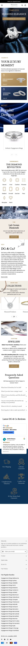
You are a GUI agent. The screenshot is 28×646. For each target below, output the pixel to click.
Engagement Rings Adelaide (9, 583)
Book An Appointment (14, 1)
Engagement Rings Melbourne (10, 578)
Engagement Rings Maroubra (9, 609)
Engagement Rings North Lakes (10, 621)
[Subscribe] (25, 551)
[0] (25, 5)
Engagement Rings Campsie (9, 599)
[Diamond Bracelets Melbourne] (10, 303)
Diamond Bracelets (10, 312)
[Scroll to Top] (25, 638)
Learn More (14, 366)
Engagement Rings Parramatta (10, 623)
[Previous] (11, 154)
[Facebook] (4, 639)
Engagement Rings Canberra (9, 590)
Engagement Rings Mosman (9, 618)
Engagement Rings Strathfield (10, 630)
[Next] (16, 154)
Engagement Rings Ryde (8, 626)
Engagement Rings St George (9, 628)
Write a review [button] (8, 432)
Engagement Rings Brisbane (9, 588)
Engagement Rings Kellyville (9, 604)
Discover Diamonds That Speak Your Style (14, 18)
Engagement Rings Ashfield (9, 592)
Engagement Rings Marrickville (10, 611)
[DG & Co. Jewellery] (14, 5)
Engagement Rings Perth (8, 585)
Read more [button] (6, 451)
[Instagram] (7, 639)
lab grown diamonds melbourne (12, 260)
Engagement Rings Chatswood (10, 602)
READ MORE (4, 277)
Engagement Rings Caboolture (10, 597)
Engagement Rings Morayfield (10, 616)
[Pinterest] (1, 639)
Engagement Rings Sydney (9, 580)
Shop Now (14, 237)
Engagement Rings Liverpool (9, 607)
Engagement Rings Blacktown (10, 595)
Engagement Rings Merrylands (10, 614)
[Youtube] (10, 639)
